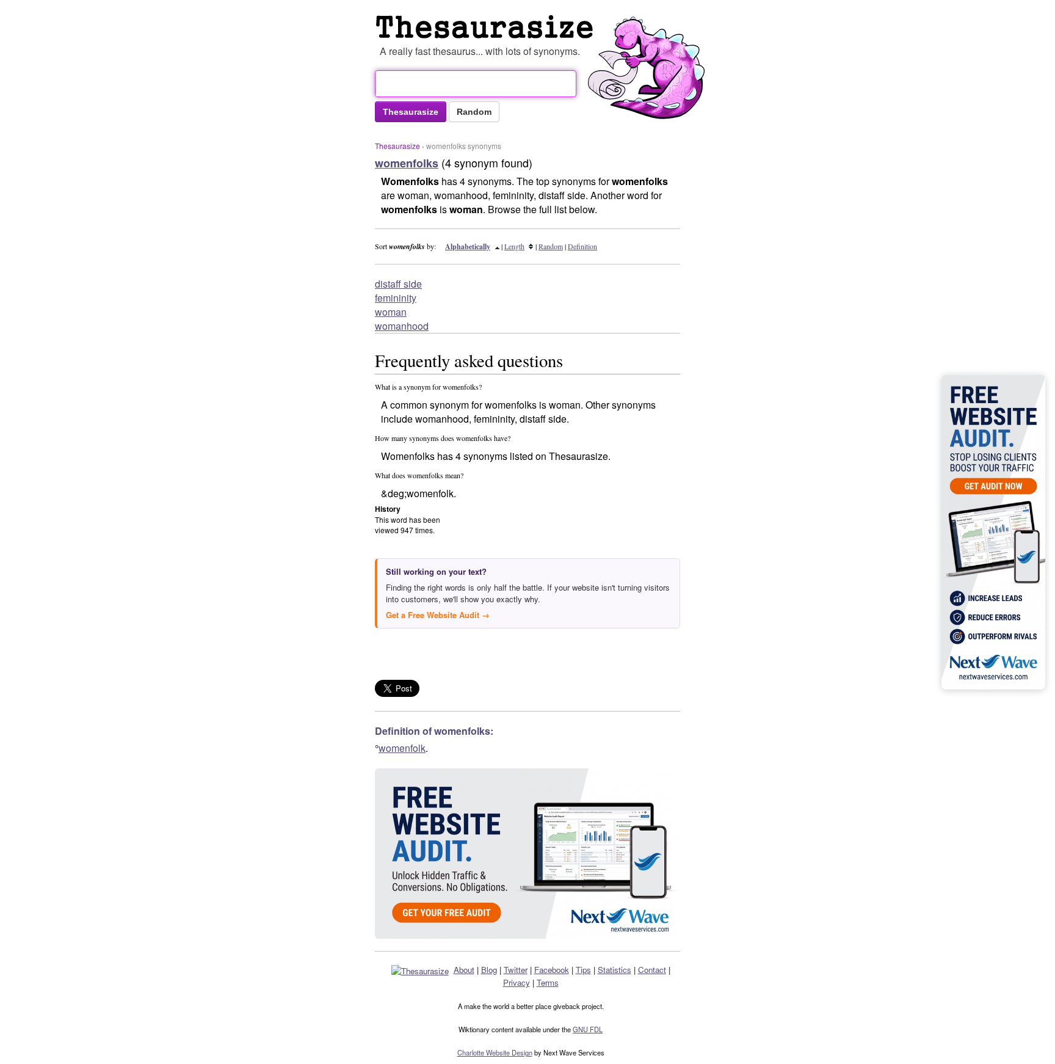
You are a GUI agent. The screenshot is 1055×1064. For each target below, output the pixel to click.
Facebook (551, 969)
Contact (652, 969)
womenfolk (402, 748)
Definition (582, 246)
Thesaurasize (397, 145)
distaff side (398, 284)
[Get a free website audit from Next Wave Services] (527, 853)
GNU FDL (588, 1029)
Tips (583, 969)
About (464, 969)
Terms (548, 982)
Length (514, 246)
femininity (395, 298)
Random (550, 246)
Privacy (516, 982)
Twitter (516, 969)
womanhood (402, 326)
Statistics (614, 969)
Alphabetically (467, 246)
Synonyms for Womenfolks (487, 27)
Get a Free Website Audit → (438, 615)
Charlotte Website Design (494, 1052)
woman (391, 312)
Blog (489, 969)
